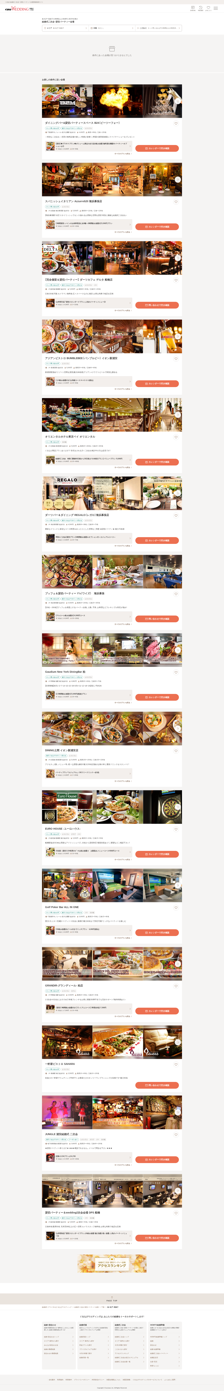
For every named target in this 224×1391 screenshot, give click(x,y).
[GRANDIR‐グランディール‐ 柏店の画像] (112, 964)
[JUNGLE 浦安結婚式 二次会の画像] (112, 1112)
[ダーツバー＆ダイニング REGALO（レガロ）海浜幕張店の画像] (112, 493)
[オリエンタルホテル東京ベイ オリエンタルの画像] (112, 415)
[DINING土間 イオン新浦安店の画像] (112, 728)
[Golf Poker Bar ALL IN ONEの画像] (112, 885)
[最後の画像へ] (178, 101)
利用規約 (60, 1380)
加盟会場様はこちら (113, 1380)
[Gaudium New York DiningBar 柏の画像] (112, 650)
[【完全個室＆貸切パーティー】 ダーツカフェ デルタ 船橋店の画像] (112, 258)
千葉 (102, 1307)
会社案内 (52, 1380)
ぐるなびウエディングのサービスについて (147, 1380)
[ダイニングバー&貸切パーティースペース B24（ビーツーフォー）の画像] (112, 101)
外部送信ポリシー (98, 1380)
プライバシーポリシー (82, 1380)
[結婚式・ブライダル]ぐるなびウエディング (57, 1307)
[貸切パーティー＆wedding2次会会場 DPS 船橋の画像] (112, 1191)
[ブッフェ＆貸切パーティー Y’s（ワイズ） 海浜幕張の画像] (112, 571)
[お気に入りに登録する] (176, 123)
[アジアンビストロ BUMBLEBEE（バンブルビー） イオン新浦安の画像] (112, 336)
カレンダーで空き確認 (159, 148)
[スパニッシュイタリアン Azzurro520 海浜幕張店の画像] (112, 179)
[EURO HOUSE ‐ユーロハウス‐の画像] (112, 807)
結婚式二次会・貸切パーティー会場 (86, 1307)
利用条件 (69, 1380)
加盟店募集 (126, 1380)
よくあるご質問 (169, 1380)
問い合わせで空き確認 (159, 305)
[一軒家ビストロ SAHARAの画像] (112, 1042)
